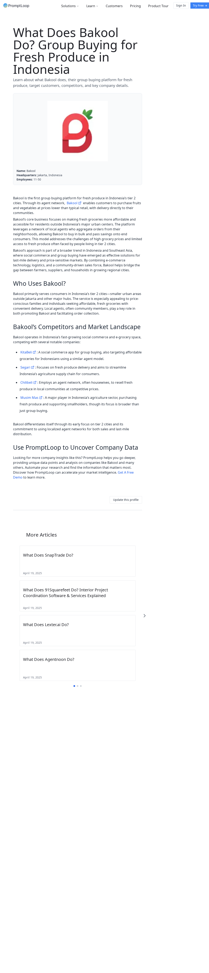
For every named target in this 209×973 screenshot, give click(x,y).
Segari (25, 367)
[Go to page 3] (81, 686)
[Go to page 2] (77, 686)
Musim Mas (29, 397)
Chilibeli (26, 382)
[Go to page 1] (74, 686)
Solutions (68, 6)
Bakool (72, 203)
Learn (90, 6)
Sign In (181, 5)
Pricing (135, 6)
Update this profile (126, 500)
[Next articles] (144, 616)
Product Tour (158, 6)
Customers (114, 6)
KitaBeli (26, 352)
